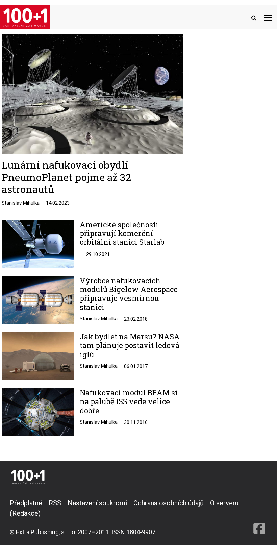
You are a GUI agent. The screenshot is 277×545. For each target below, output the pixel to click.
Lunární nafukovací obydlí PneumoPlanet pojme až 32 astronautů (66, 177)
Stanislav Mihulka (21, 203)
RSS (55, 503)
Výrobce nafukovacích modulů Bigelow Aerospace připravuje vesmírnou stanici (129, 294)
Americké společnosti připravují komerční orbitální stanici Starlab (122, 233)
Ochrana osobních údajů (168, 503)
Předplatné (26, 503)
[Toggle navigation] (267, 17)
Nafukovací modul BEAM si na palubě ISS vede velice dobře (129, 401)
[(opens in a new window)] (259, 517)
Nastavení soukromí (97, 503)
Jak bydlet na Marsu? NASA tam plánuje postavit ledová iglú (130, 345)
